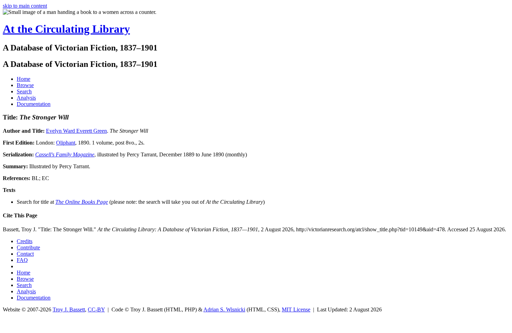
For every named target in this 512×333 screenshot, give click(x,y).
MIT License (296, 309)
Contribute (28, 247)
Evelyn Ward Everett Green (76, 131)
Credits (24, 241)
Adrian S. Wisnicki (224, 309)
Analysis (26, 98)
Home (23, 79)
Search (24, 91)
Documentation (34, 104)
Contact (25, 254)
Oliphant (65, 143)
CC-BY (96, 309)
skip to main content (25, 6)
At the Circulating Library (66, 29)
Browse (25, 85)
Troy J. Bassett (69, 309)
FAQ (22, 260)
